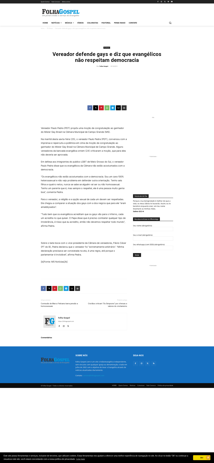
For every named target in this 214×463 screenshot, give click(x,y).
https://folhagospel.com (66, 321)
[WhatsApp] (107, 107)
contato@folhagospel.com (93, 375)
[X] (164, 1)
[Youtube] (171, 1)
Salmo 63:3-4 (138, 211)
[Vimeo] (168, 1)
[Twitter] (147, 363)
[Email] (118, 107)
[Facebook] (158, 1)
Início (42, 28)
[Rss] (153, 363)
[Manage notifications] (208, 458)
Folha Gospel (103, 66)
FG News (50, 28)
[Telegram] (112, 107)
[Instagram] (161, 1)
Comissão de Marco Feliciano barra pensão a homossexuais (59, 304)
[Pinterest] (101, 107)
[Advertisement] (125, 12)
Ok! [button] (201, 458)
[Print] (124, 107)
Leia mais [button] (80, 459)
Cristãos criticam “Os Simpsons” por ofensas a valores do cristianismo (107, 304)
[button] (170, 23)
